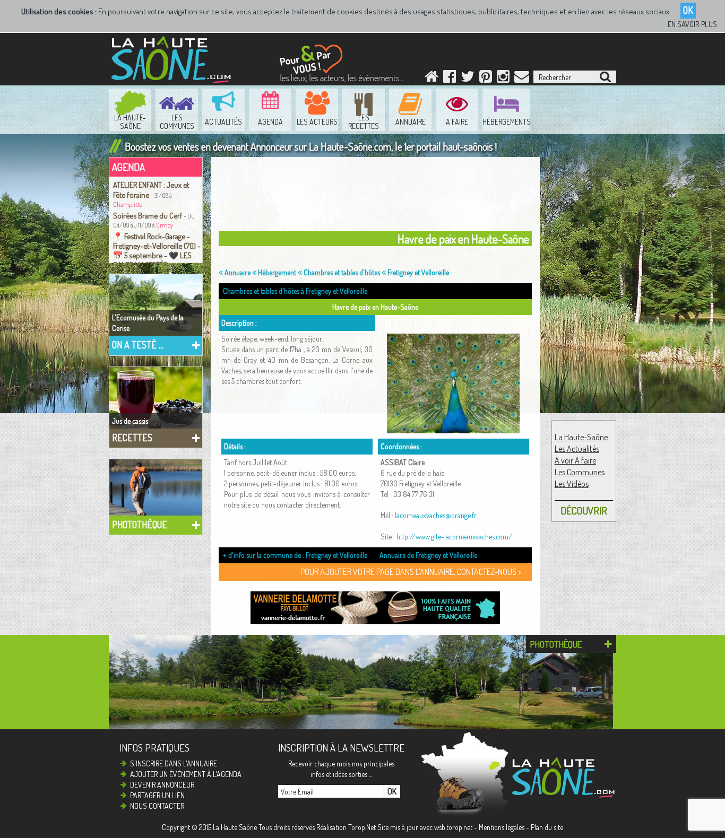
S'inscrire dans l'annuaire (173, 763)
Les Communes (580, 472)
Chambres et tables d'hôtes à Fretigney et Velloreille (295, 290)
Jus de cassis (130, 420)
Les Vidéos (572, 483)
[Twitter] (467, 78)
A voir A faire (575, 460)
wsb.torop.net (453, 827)
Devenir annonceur (162, 784)
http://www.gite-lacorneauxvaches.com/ (454, 536)
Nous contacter (157, 805)
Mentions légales (501, 827)
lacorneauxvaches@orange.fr (436, 515)
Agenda (128, 167)
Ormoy (164, 225)
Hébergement (276, 272)
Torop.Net (362, 827)
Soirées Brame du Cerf (148, 215)
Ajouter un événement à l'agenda (185, 774)
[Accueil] (431, 78)
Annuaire (237, 272)
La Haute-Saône (581, 437)
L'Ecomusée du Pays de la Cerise (148, 323)
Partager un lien (157, 795)
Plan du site (547, 827)
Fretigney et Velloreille (417, 272)
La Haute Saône (235, 827)
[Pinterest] (486, 78)
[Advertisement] (492, 51)
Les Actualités (577, 448)
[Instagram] (503, 78)
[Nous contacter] (522, 78)
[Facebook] (450, 78)
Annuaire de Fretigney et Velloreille (428, 555)
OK (688, 10)
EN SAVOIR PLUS (692, 24)
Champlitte (127, 204)
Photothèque (139, 524)
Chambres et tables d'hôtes (341, 272)
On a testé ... (137, 345)
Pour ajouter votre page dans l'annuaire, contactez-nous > (410, 571)
